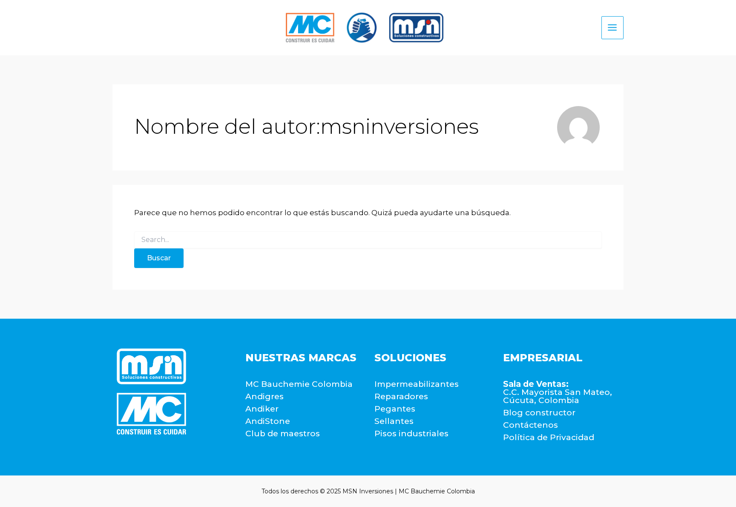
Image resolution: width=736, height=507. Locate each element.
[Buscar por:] (368, 240)
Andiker (262, 409)
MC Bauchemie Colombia (299, 384)
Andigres (264, 396)
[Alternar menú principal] (612, 27)
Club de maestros (282, 433)
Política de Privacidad (548, 437)
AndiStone (267, 421)
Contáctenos (530, 425)
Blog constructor (539, 413)
